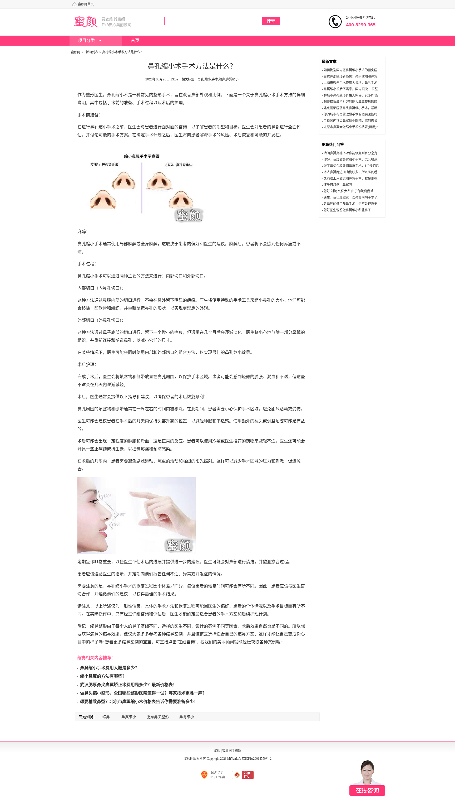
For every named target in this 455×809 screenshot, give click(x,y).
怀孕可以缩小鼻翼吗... (339, 185)
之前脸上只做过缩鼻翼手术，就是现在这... (353, 178)
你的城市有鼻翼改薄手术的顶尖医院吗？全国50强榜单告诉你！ (368, 114)
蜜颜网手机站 (231, 751)
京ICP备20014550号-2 (256, 758)
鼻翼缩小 (128, 717)
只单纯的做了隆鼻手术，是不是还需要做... (353, 204)
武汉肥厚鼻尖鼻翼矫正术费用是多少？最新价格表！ (128, 684)
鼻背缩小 (186, 717)
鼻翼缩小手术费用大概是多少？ (109, 668)
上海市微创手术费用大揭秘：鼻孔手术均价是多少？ (360, 83)
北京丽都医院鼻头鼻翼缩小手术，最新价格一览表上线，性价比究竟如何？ (376, 108)
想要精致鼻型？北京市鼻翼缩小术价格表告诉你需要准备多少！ (139, 701)
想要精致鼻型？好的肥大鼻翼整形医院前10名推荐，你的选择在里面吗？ (374, 102)
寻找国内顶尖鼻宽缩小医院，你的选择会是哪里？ (358, 121)
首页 (135, 40)
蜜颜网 (75, 52)
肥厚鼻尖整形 (158, 717)
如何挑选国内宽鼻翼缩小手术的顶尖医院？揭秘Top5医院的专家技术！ (373, 70)
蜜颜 (217, 751)
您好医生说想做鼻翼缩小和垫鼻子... (348, 210)
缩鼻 (106, 717)
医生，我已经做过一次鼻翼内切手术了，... (353, 197)
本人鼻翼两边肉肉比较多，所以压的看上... (353, 172)
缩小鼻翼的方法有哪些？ (103, 676)
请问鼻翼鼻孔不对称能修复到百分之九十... (353, 153)
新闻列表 (92, 52)
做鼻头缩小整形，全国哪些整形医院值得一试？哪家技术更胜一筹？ (143, 693)
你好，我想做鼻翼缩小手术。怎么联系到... (353, 159)
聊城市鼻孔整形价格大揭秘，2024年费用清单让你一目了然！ (367, 95)
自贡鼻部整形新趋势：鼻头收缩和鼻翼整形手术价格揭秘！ (365, 76)
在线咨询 (367, 778)
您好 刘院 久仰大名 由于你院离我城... (350, 191)
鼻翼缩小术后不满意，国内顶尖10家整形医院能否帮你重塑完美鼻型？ (373, 89)
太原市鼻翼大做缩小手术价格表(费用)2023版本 (357, 127)
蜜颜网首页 (86, 4)
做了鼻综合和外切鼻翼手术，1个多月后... (353, 166)
